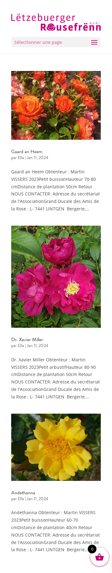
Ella (21, 157)
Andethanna (23, 492)
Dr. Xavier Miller (27, 339)
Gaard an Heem (26, 151)
